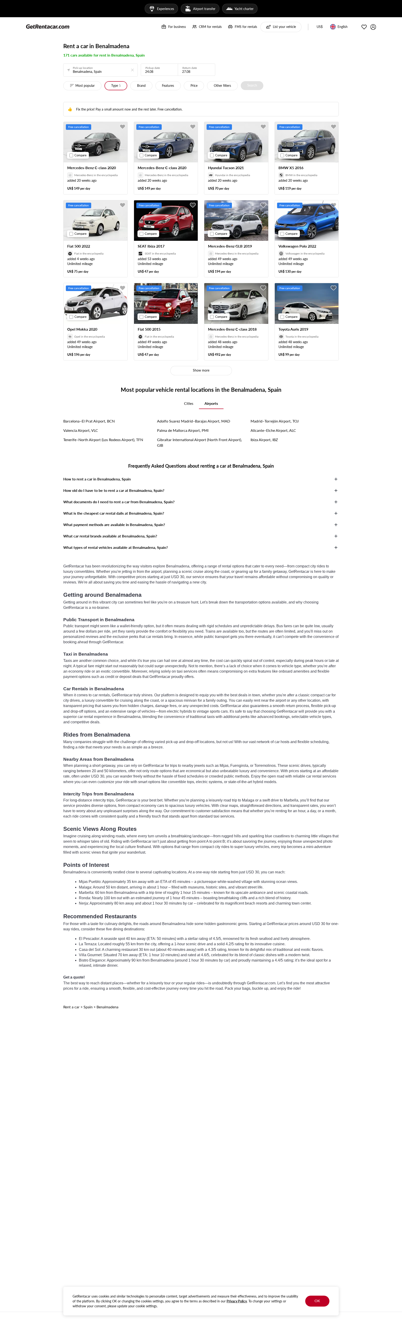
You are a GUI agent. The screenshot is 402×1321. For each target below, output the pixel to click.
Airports (211, 403)
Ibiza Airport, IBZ (264, 439)
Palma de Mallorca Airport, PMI (182, 430)
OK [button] (317, 1300)
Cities (188, 403)
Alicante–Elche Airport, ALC (273, 430)
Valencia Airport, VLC (80, 430)
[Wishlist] (364, 27)
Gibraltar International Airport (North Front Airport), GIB (199, 442)
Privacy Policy (237, 1301)
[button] (319, 27)
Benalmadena (107, 1007)
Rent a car (71, 1007)
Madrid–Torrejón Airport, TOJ (275, 421)
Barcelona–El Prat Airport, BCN (89, 421)
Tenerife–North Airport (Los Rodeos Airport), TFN (103, 439)
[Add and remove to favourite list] (122, 127)
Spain (88, 1007)
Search (252, 85)
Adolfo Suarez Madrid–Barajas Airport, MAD (193, 421)
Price (194, 85)
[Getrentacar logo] (47, 26)
